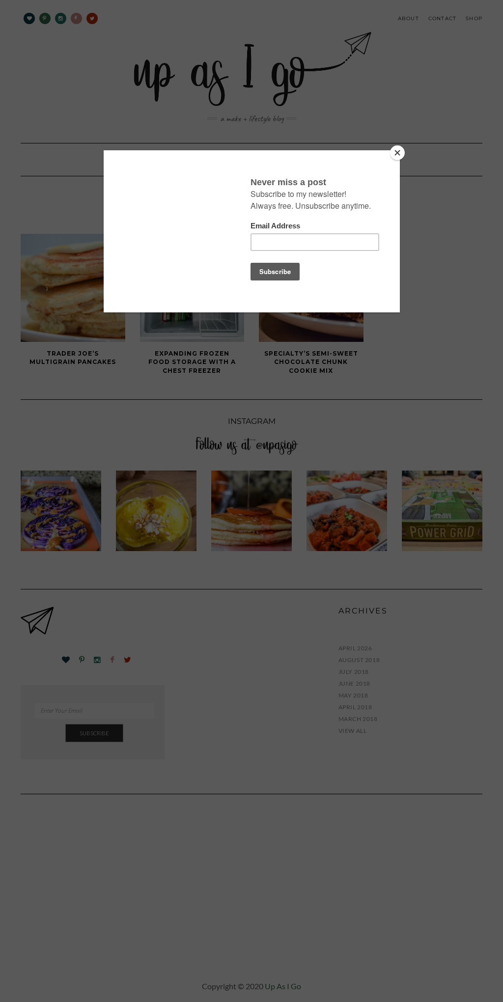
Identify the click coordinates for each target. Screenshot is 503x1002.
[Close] (397, 152)
